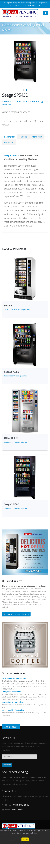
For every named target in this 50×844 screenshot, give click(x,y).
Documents (9, 142)
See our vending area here (15, 614)
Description (9, 137)
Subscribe (7, 765)
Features (23, 137)
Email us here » (17, 809)
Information (37, 137)
